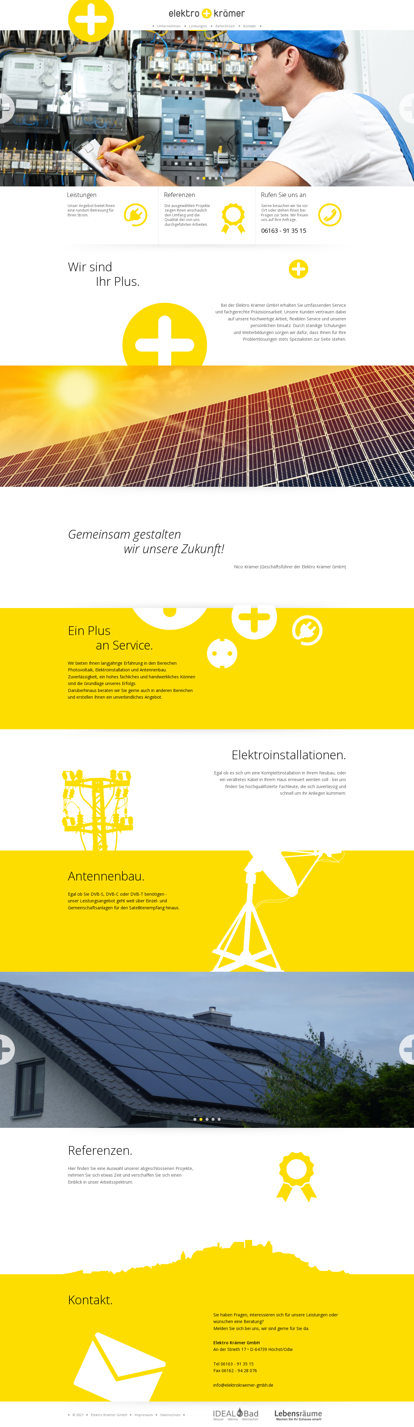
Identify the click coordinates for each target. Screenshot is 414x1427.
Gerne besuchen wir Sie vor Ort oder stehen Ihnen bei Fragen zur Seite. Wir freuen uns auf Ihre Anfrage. (284, 212)
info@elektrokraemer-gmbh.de (243, 1385)
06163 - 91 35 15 (283, 230)
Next (406, 108)
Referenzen (225, 26)
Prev (7, 108)
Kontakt (249, 26)
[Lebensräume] (298, 1415)
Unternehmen (169, 26)
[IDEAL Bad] (236, 1414)
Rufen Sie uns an (283, 195)
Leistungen (198, 26)
